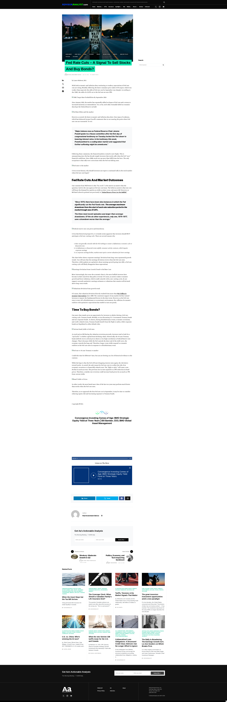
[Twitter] (155, 7)
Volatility (144, 636)
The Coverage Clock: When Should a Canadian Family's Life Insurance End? (100, 596)
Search (163, 65)
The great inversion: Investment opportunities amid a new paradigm (152, 596)
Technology (123, 589)
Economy (91, 54)
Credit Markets (129, 630)
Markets (115, 54)
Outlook (68, 56)
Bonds (85, 54)
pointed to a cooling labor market (95, 142)
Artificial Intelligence (122, 588)
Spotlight (77, 592)
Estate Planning (66, 589)
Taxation (64, 593)
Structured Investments (121, 636)
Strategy (82, 592)
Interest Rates (106, 54)
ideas (72, 589)
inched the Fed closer (115, 136)
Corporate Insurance (67, 588)
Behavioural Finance (159, 631)
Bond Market (69, 54)
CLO (116, 630)
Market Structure (119, 633)
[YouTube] (163, 7)
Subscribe (121, 539)
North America (145, 589)
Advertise (112, 690)
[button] (164, 2)
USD (133, 589)
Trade (108, 632)
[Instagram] (159, 7)
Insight (98, 54)
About (124, 688)
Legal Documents (78, 591)
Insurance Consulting (67, 591)
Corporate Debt (121, 630)
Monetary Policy (124, 54)
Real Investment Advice (90, 516)
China (143, 588)
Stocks (156, 589)
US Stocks (75, 56)
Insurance (80, 589)
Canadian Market (93, 588)
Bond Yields (78, 54)
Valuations (157, 634)
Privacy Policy (101, 690)
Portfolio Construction (148, 633)
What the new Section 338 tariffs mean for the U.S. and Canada (99, 639)
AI (115, 588)
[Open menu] (130, 468)
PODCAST (100, 688)
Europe (152, 588)
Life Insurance (65, 592)
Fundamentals (119, 632)
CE (110, 688)
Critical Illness (77, 588)
